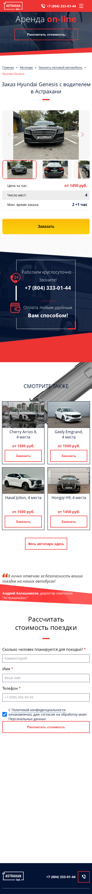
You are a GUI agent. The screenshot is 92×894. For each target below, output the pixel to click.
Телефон (10, 688)
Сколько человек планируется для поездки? (43, 649)
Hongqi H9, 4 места (69, 497)
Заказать (46, 226)
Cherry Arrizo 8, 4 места (23, 434)
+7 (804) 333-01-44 (61, 6)
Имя (6, 668)
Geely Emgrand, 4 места (69, 434)
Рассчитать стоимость (46, 34)
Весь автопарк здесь (46, 544)
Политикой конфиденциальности (39, 710)
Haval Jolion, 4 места (23, 497)
